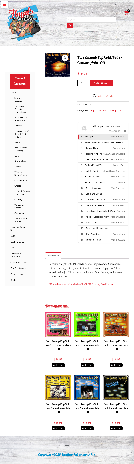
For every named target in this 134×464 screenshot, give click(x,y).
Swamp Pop (20, 161)
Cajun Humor (16, 274)
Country (18, 199)
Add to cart (102, 82)
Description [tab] (53, 255)
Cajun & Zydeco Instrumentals (22, 193)
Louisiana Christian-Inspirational (20, 109)
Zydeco (17, 166)
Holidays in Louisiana (15, 255)
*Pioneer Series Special (21, 173)
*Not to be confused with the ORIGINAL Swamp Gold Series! (81, 284)
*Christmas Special (20, 206)
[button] (65, 58)
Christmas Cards (18, 262)
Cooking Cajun (17, 241)
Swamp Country (18, 99)
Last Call (14, 247)
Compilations (20, 180)
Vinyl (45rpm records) (20, 149)
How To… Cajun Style (17, 228)
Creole (17, 185)
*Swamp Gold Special (21, 220)
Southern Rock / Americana (22, 119)
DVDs (13, 235)
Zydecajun (19, 213)
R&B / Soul (19, 142)
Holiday (18, 125)
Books (13, 280)
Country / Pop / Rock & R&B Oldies (21, 134)
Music (13, 92)
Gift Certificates (18, 268)
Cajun (17, 155)
